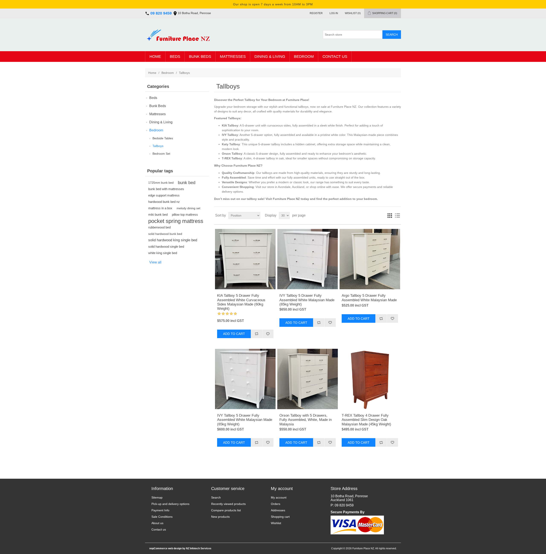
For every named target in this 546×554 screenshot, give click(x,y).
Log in (334, 13)
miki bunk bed (158, 214)
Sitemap (157, 497)
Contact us (334, 56)
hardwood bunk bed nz (164, 202)
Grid (389, 215)
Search (216, 497)
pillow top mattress (185, 214)
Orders (275, 504)
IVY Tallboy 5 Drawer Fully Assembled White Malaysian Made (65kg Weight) (306, 300)
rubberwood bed (159, 227)
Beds (175, 56)
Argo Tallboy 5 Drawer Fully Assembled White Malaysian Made (369, 298)
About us (157, 523)
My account (278, 497)
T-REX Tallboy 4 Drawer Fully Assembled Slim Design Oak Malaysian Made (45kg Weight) (366, 419)
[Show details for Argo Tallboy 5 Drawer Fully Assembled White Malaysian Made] (370, 259)
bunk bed (186, 182)
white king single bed (162, 253)
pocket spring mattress (175, 221)
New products (220, 516)
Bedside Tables (162, 138)
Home (155, 56)
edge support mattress (164, 195)
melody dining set (188, 208)
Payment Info (160, 510)
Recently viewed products (228, 504)
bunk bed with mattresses (166, 189)
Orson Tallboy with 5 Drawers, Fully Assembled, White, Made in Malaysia (305, 419)
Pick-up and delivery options (170, 504)
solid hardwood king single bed (172, 240)
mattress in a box (160, 208)
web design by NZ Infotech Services (189, 548)
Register (316, 13)
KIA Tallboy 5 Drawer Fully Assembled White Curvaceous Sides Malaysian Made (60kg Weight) (241, 302)
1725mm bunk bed (161, 182)
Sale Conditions (162, 516)
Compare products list (226, 510)
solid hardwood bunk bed (165, 234)
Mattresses (233, 56)
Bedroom (304, 56)
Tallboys (157, 146)
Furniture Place (284, 199)
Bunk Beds (200, 56)
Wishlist (276, 523)
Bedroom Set (161, 153)
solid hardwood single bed (166, 246)
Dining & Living (269, 56)
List (397, 215)
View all (155, 262)
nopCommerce (158, 548)
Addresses (278, 510)
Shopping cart (280, 516)
